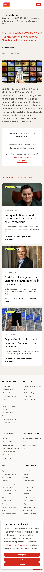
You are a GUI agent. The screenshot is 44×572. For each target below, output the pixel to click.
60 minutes (6, 455)
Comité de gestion (29, 513)
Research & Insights (9, 507)
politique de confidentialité (15, 545)
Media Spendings (30, 500)
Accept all (22, 555)
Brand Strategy (7, 477)
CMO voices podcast (10, 419)
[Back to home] (6, 4)
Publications (27, 441)
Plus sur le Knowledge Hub (32, 438)
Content (5, 402)
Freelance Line (29, 487)
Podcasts (26, 448)
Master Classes (8, 445)
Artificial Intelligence (9, 474)
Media (5, 409)
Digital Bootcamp (9, 451)
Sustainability (6, 517)
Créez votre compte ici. (22, 157)
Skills (4, 510)
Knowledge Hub (12, 15)
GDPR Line (27, 494)
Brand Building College (11, 448)
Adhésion (26, 474)
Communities (6, 386)
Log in (22, 161)
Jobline (25, 477)
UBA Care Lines (28, 480)
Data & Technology (9, 406)
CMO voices (6, 416)
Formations (6, 438)
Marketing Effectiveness (10, 494)
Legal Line (27, 490)
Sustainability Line (30, 507)
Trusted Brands (7, 500)
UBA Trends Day (28, 393)
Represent (26, 471)
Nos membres (28, 510)
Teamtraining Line (30, 497)
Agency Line (28, 504)
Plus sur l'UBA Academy (11, 441)
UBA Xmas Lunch (29, 399)
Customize (22, 559)
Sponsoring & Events (9, 513)
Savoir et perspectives (30, 445)
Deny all (22, 564)
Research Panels (8, 412)
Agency (4, 471)
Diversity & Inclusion (9, 487)
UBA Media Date (28, 396)
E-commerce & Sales (9, 490)
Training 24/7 (7, 458)
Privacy (4, 504)
